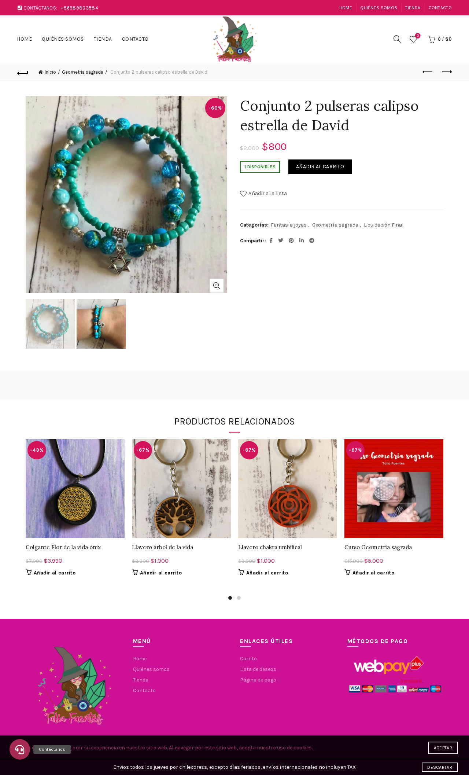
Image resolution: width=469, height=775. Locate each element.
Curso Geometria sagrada (378, 547)
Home (345, 7)
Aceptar (443, 747)
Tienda (412, 7)
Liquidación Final (383, 225)
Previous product (428, 72)
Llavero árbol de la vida (162, 547)
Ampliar (217, 286)
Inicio (50, 72)
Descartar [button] (439, 767)
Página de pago (258, 680)
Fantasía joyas (289, 225)
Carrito (248, 658)
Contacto (440, 7)
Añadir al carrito (320, 167)
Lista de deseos (418, 36)
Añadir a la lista (267, 193)
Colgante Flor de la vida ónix (63, 547)
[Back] (23, 72)
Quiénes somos (378, 7)
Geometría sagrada (82, 72)
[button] (20, 749)
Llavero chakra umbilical (270, 547)
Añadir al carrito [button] (54, 573)
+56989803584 (79, 8)
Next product (446, 72)
